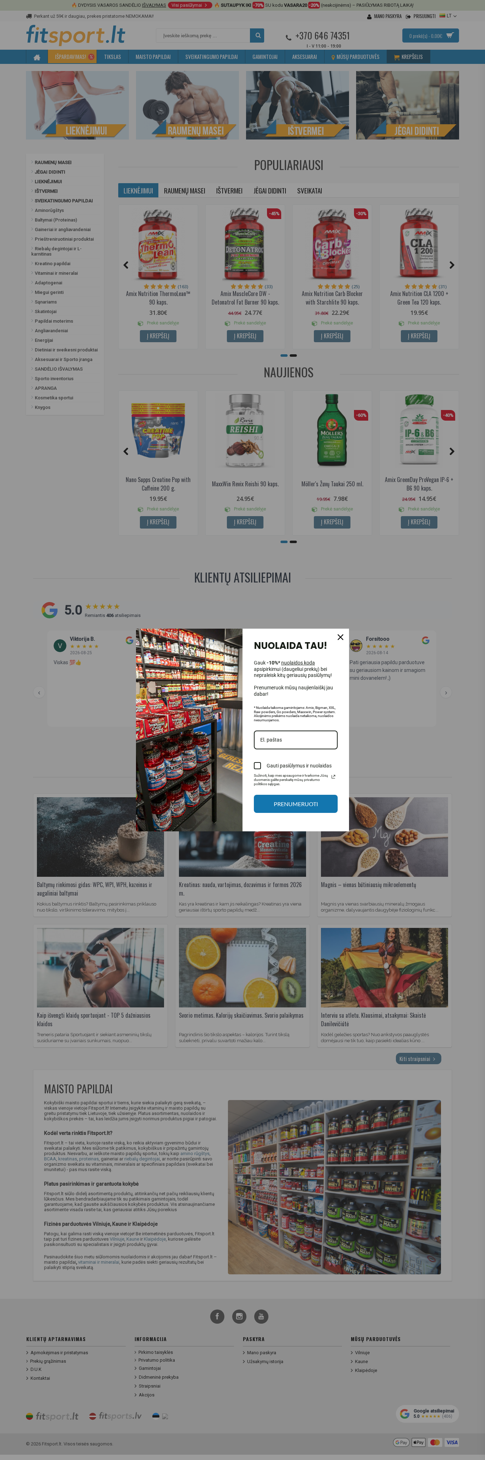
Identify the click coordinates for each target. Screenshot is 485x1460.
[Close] (340, 637)
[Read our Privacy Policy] (333, 776)
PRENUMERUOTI (296, 803)
